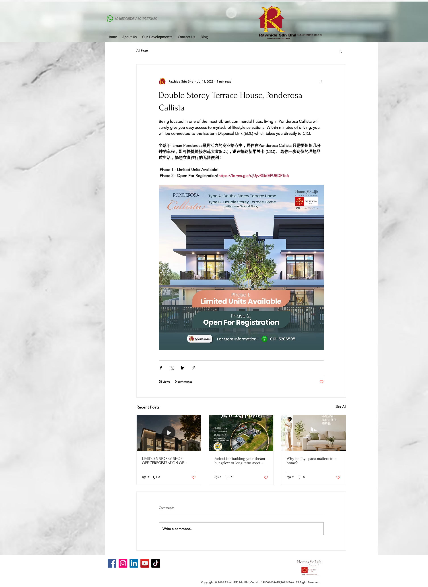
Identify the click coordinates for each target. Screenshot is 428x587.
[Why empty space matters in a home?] (313, 433)
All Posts (142, 51)
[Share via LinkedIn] (183, 368)
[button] (340, 51)
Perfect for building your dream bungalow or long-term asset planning (239, 460)
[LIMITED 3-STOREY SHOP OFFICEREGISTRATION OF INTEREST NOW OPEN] (169, 433)
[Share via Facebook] (161, 368)
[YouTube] (144, 563)
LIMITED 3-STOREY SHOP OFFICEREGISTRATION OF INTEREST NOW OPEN (163, 460)
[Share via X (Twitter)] (172, 368)
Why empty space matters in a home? (311, 460)
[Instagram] (123, 563)
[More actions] (321, 81)
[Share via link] (193, 368)
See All (341, 406)
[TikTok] (155, 563)
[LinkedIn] (134, 563)
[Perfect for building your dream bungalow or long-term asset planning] (241, 433)
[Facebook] (112, 563)
